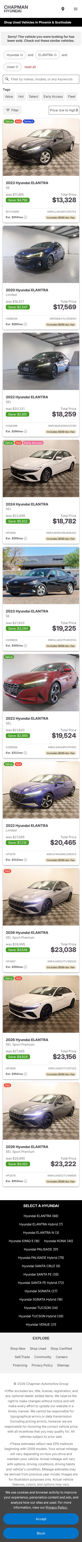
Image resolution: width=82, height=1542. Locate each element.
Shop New (17, 1348)
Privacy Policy (42, 1365)
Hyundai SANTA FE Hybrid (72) (41, 1283)
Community (42, 1357)
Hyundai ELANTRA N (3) (41, 1233)
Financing (20, 1365)
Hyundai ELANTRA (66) (41, 1216)
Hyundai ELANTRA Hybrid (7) (41, 1224)
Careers (61, 1357)
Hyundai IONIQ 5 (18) (24, 1241)
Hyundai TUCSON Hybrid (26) (41, 1316)
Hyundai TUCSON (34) (41, 1308)
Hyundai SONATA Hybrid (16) (41, 1299)
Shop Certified (61, 1348)
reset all (30, 67)
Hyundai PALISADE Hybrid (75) (41, 1258)
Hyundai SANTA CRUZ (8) (41, 1266)
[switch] (75, 9)
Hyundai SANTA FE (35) (41, 1274)
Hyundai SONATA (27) (41, 1291)
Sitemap (63, 1365)
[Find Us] (63, 9)
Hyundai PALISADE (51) (41, 1249)
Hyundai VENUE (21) (41, 1324)
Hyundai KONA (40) (58, 1241)
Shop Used (38, 1348)
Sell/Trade (22, 1357)
